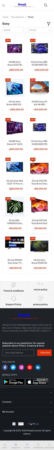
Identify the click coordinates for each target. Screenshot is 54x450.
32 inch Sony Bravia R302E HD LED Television (39, 261)
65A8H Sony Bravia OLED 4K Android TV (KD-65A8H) (14, 63)
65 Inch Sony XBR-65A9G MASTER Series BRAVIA (39, 63)
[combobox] (14, 30)
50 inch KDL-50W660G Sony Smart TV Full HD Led (14, 222)
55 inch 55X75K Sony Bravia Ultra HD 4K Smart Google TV (39, 182)
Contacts (6, 402)
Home (5, 17)
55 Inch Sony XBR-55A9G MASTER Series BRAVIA (39, 142)
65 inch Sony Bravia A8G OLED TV (14, 103)
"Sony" (30, 17)
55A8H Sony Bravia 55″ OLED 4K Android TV (14, 142)
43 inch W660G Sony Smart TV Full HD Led (15, 261)
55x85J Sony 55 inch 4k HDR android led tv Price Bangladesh (39, 103)
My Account (8, 412)
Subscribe (45, 352)
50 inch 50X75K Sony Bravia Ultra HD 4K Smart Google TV (39, 222)
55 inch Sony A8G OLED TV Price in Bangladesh (14, 182)
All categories (17, 17)
